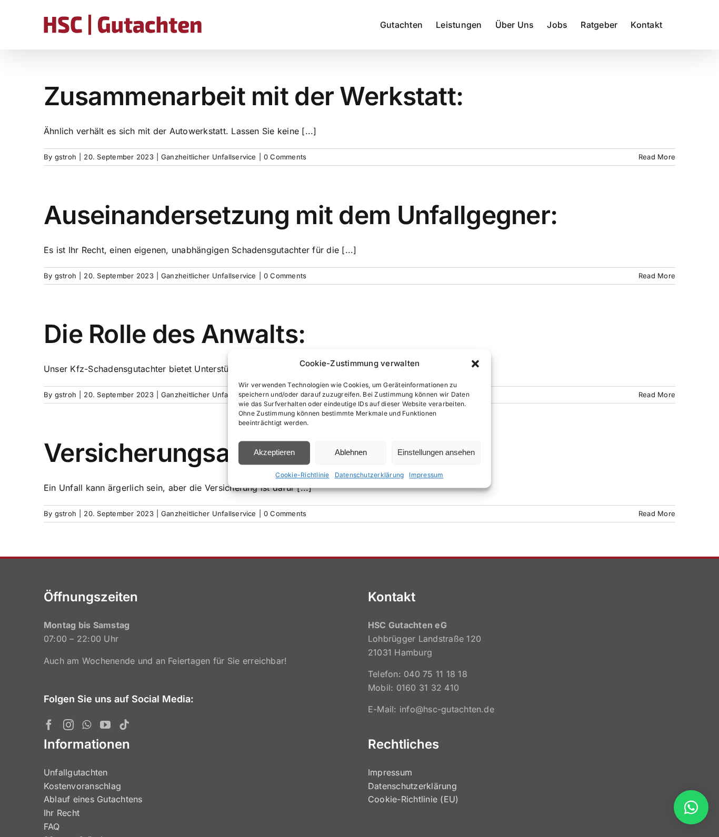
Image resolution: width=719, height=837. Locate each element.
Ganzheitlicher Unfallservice (208, 157)
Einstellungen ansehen (436, 452)
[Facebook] (49, 725)
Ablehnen (351, 452)
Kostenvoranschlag (82, 786)
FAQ (52, 826)
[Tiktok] (124, 725)
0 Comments (285, 157)
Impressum (426, 475)
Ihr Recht (61, 813)
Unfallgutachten (76, 772)
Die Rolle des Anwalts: (174, 333)
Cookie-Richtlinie (302, 475)
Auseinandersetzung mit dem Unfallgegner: (300, 214)
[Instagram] (68, 725)
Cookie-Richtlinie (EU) (413, 799)
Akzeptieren (274, 452)
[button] (475, 363)
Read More (656, 157)
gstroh (65, 157)
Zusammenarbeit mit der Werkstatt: (253, 96)
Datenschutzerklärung (369, 475)
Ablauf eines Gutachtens (93, 799)
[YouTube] (105, 725)
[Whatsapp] (86, 725)
